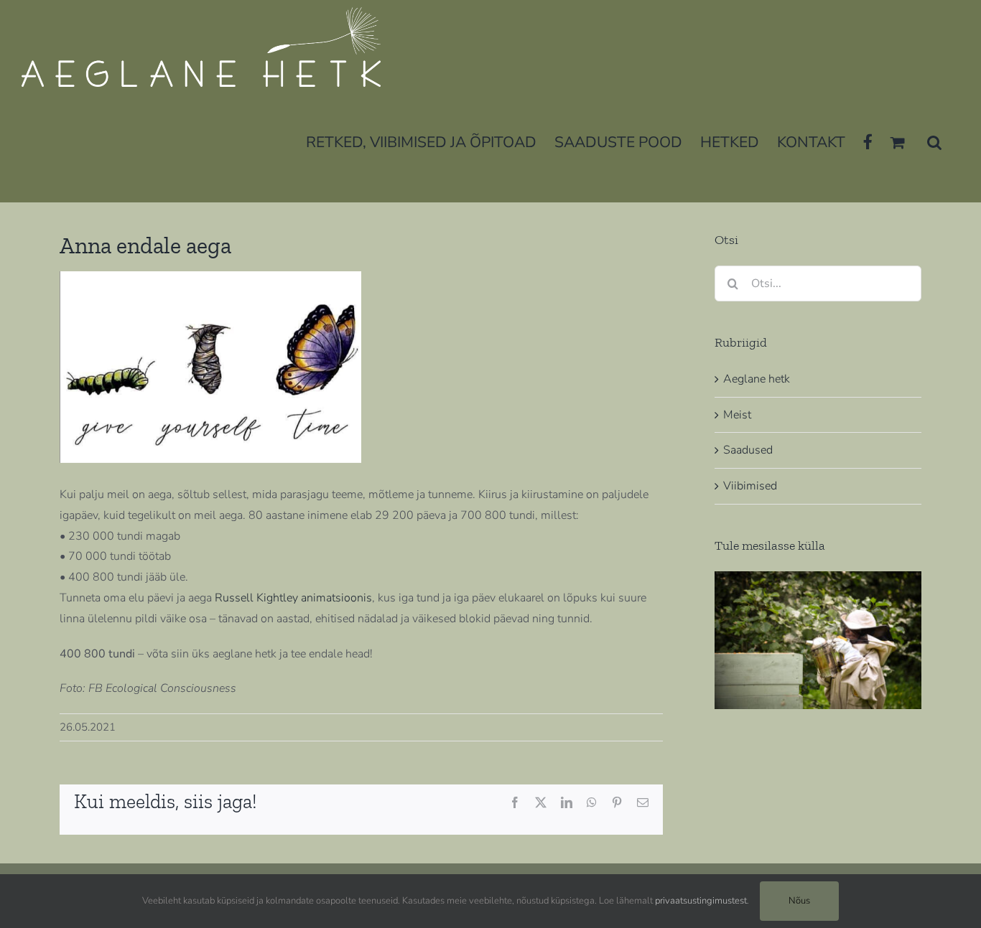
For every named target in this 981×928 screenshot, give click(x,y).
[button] (934, 141)
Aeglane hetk (756, 379)
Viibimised (750, 486)
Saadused (748, 450)
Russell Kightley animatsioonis (293, 598)
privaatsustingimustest (701, 900)
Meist (737, 415)
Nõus (799, 900)
